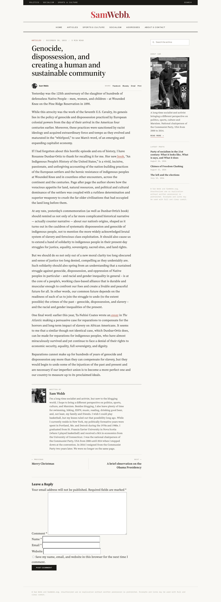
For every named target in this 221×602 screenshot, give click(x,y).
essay (114, 315)
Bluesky (126, 86)
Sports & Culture (94, 27)
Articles (72, 27)
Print (139, 86)
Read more (157, 136)
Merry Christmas (43, 464)
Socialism (115, 27)
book (120, 156)
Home (59, 27)
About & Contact (155, 27)
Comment (39, 533)
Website (37, 551)
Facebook (116, 86)
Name (37, 539)
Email (133, 86)
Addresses (133, 27)
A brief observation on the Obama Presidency (124, 465)
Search (188, 2)
